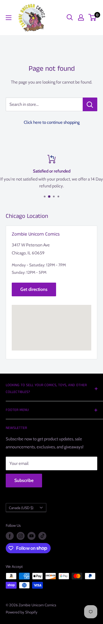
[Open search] (70, 17)
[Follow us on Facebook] (10, 536)
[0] (92, 17)
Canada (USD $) (21, 508)
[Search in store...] (90, 104)
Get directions (33, 289)
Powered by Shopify (21, 612)
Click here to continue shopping (52, 122)
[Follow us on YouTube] (31, 536)
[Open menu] (8, 17)
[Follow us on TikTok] (42, 536)
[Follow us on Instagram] (21, 536)
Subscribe (23, 480)
